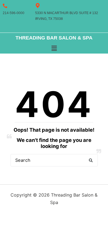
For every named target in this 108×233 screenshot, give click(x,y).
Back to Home (54, 178)
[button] (54, 48)
